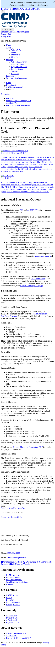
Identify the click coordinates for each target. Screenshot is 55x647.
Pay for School (17, 69)
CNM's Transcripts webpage (31, 286)
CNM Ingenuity (12, 575)
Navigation (5, 94)
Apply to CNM (17, 64)
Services (14, 71)
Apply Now (6, 36)
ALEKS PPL (11, 103)
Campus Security (13, 602)
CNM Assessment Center (16, 87)
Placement (10, 98)
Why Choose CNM (19, 62)
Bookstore (10, 600)
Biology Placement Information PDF (28, 447)
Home (8, 45)
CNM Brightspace (21, 32)
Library (9, 597)
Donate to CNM (12, 618)
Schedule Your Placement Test (13, 508)
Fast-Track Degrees (14, 580)
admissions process (43, 256)
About (8, 48)
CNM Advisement (38, 279)
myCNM (10, 32)
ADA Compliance (13, 620)
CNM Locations (12, 595)
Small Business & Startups (17, 582)
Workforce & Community (16, 78)
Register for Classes (19, 66)
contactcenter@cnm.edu (16, 557)
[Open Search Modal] (3, 11)
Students (9, 60)
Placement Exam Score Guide (18, 105)
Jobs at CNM (11, 615)
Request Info (6, 34)
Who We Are (16, 50)
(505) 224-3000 (13, 553)
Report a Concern (13, 622)
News (13, 52)
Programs (10, 76)
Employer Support (13, 577)
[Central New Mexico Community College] (15, 27)
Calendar (15, 57)
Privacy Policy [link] (28, 5)
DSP (21, 210)
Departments (11, 85)
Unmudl (9, 584)
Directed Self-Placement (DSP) (18, 101)
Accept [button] (44, 5)
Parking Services (13, 604)
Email (3, 32)
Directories (15, 55)
